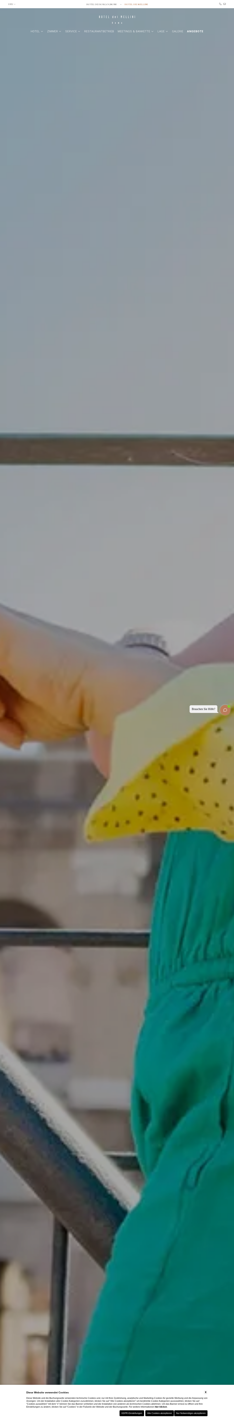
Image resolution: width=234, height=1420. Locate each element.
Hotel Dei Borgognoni (101, 4)
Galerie (177, 31)
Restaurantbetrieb (99, 31)
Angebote (195, 31)
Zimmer (52, 31)
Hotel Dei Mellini (136, 4)
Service (71, 31)
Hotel (35, 31)
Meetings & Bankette (134, 31)
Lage (161, 31)
